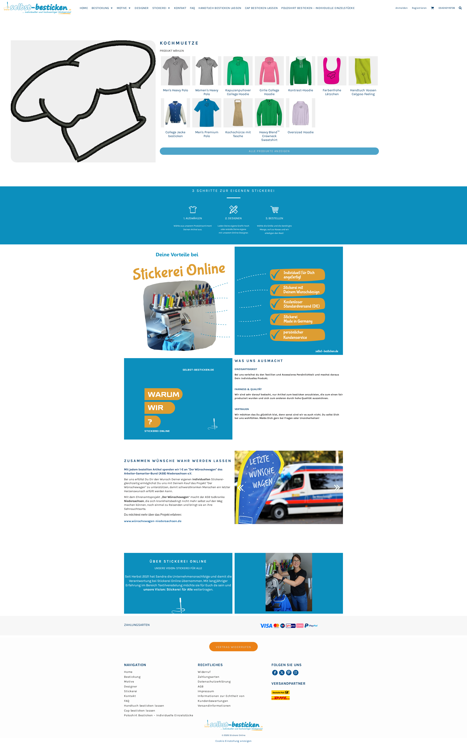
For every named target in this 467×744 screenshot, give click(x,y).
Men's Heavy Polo (175, 90)
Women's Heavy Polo (206, 92)
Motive (129, 681)
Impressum (206, 691)
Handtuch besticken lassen (144, 705)
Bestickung (132, 676)
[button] (102, 7)
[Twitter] (282, 672)
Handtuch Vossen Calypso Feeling (363, 92)
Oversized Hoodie (301, 132)
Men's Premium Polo (206, 134)
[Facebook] (275, 672)
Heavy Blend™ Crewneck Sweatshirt (269, 136)
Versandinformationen (214, 705)
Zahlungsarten (208, 676)
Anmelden (401, 7)
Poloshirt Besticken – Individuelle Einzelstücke (158, 715)
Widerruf (204, 672)
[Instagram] (295, 672)
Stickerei (130, 691)
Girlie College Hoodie (269, 92)
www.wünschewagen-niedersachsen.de (152, 521)
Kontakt (130, 696)
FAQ (126, 701)
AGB (200, 686)
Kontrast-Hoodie (300, 90)
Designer (130, 686)
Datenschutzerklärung (214, 681)
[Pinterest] (289, 672)
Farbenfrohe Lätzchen (332, 92)
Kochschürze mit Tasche (238, 134)
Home (128, 672)
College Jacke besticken (175, 134)
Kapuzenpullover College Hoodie (238, 92)
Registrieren (419, 7)
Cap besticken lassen (139, 710)
